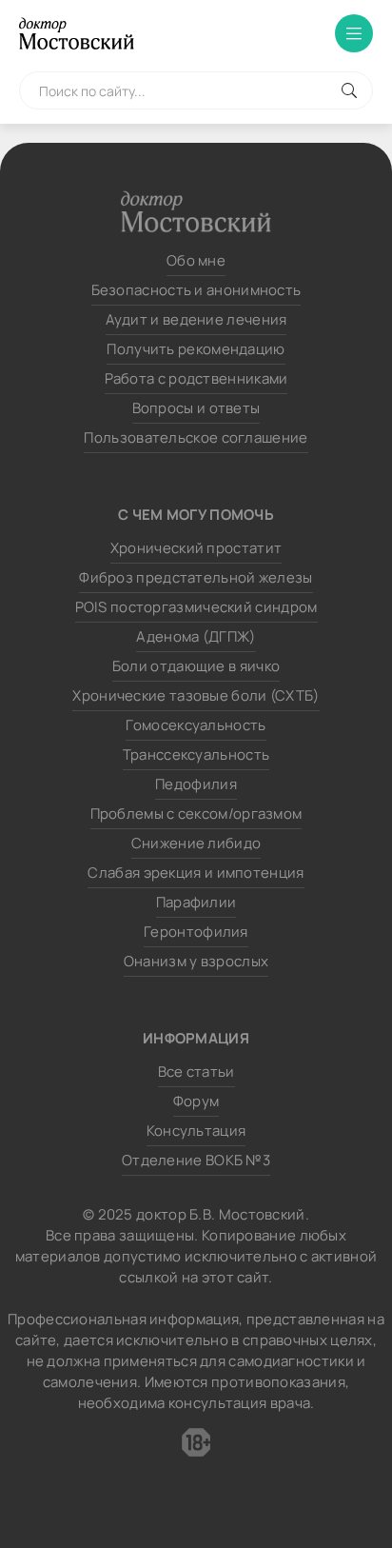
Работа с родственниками (196, 378)
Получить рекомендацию (195, 349)
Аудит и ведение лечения (196, 319)
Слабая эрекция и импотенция (196, 873)
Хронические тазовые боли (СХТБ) (195, 695)
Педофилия (196, 784)
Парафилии (196, 902)
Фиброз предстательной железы (195, 577)
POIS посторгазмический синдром (196, 607)
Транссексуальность (196, 754)
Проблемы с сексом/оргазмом (196, 814)
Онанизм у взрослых (196, 961)
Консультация (196, 1131)
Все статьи (196, 1072)
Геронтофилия (196, 932)
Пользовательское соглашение (195, 437)
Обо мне (196, 260)
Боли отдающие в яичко (196, 666)
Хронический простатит (196, 548)
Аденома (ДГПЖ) (195, 636)
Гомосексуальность (195, 725)
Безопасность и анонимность (196, 290)
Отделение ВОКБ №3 (196, 1160)
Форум (196, 1101)
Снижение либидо (196, 843)
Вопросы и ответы (196, 408)
